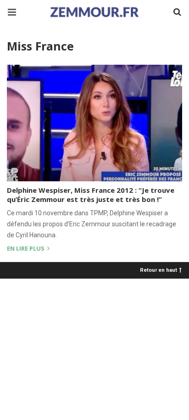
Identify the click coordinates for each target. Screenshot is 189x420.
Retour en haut (158, 269)
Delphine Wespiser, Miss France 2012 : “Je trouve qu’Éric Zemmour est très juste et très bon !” (90, 194)
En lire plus (26, 249)
